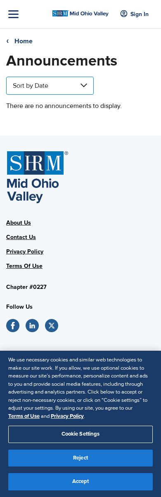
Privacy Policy (24, 251)
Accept (80, 481)
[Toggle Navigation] (28, 14)
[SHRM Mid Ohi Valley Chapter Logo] (80, 11)
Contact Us (21, 237)
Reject (80, 458)
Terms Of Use (24, 266)
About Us (18, 222)
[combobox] (50, 86)
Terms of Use (24, 416)
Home (23, 41)
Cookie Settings (81, 434)
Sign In (139, 14)
